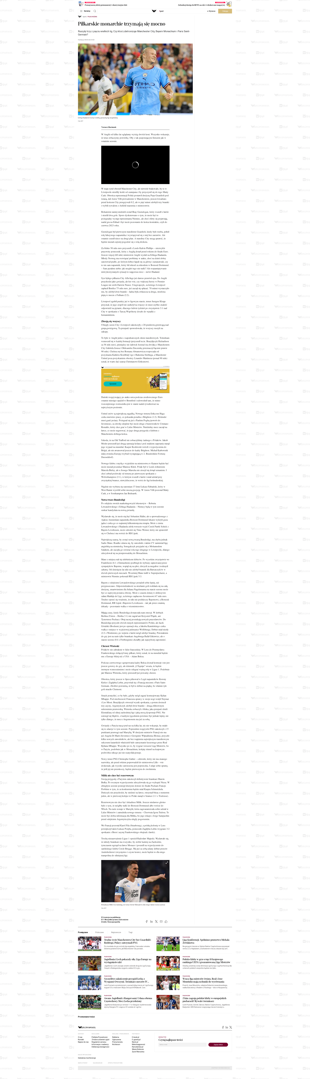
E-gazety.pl (136, 1040)
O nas (80, 1037)
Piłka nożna (92, 17)
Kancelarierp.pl (137, 1047)
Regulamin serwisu (99, 1042)
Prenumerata (117, 1042)
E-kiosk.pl (135, 1037)
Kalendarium (97, 1063)
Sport (84, 17)
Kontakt (81, 1040)
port (161, 11)
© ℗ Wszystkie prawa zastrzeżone (114, 920)
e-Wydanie (211, 11)
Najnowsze (116, 932)
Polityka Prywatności (100, 1037)
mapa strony (82, 1063)
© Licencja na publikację (111, 917)
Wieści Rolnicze (138, 1049)
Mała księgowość (138, 1044)
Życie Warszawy (138, 1052)
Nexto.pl (135, 1042)
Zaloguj (225, 11)
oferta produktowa (115, 1063)
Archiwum (116, 1044)
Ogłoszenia (116, 1040)
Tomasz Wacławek (108, 127)
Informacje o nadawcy (100, 1044)
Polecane (99, 932)
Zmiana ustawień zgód (100, 1040)
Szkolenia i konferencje (87, 1058)
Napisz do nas (83, 1042)
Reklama (115, 1037)
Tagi (130, 932)
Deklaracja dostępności (100, 1047)
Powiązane (83, 932)
